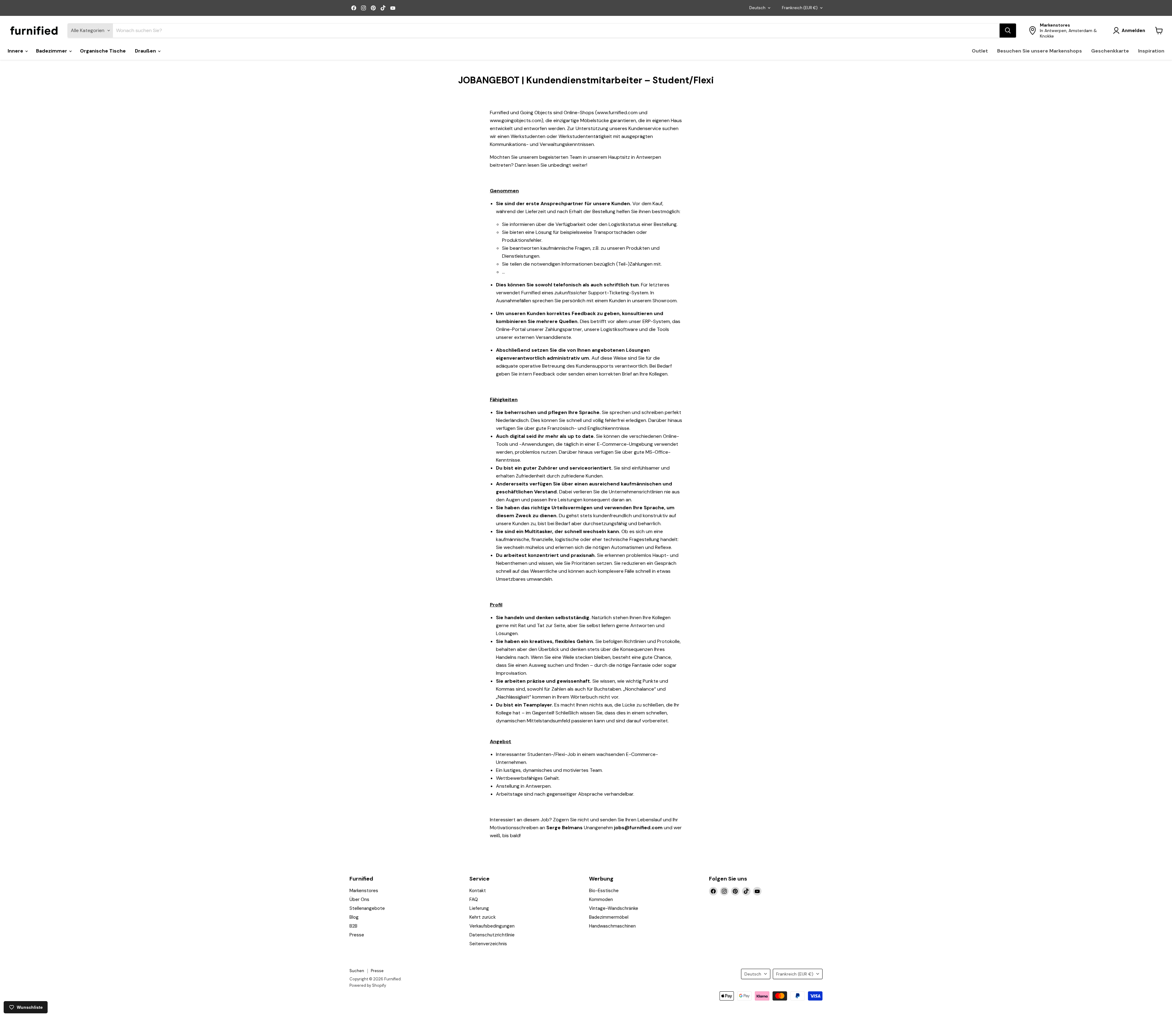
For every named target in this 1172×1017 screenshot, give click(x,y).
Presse (356, 935)
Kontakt (477, 891)
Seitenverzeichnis (488, 944)
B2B (353, 926)
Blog (354, 917)
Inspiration (1151, 51)
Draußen (146, 51)
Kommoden (601, 899)
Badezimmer (52, 51)
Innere (16, 51)
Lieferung (479, 908)
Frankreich (800, 7)
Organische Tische (103, 51)
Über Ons (359, 899)
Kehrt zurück (482, 917)
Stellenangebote (367, 908)
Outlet (980, 51)
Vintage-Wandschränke (613, 908)
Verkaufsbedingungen (492, 926)
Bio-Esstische (604, 891)
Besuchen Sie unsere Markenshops (1039, 51)
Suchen (356, 970)
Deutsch (757, 7)
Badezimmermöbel (608, 917)
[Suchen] (1008, 31)
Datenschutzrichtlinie (492, 935)
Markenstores (363, 891)
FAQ (473, 899)
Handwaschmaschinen (612, 926)
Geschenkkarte (1110, 51)
